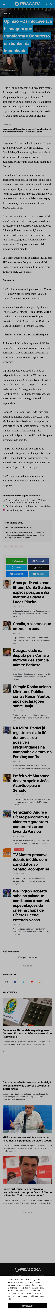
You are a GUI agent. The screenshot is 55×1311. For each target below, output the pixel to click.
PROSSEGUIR (27, 1306)
